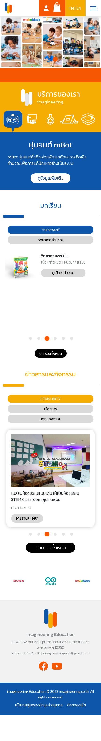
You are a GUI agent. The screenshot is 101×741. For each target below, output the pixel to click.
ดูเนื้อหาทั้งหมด (63, 272)
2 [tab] (46, 60)
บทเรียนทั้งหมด (50, 353)
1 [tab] (38, 60)
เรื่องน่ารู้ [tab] (50, 409)
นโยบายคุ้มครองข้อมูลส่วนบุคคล (38, 705)
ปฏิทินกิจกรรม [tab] (50, 419)
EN (79, 8)
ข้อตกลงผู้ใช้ (76, 705)
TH (71, 8)
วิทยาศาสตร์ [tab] (51, 230)
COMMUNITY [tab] (50, 399)
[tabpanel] (50, 161)
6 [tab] (71, 339)
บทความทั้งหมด (50, 547)
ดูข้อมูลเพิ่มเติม (50, 178)
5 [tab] (63, 339)
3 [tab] (55, 60)
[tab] (13, 119)
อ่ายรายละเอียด (27, 518)
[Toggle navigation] (91, 8)
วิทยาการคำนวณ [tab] (50, 240)
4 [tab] (63, 60)
